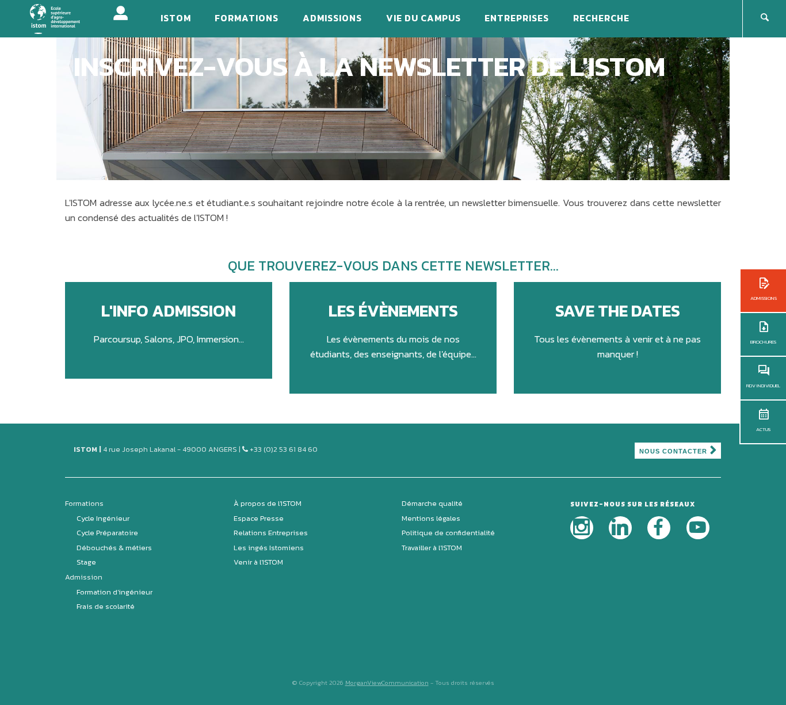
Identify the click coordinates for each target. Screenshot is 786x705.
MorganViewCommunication (387, 682)
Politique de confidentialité (448, 532)
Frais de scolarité (106, 606)
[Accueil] (62, 18)
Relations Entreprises (271, 532)
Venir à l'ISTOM (258, 562)
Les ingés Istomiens (269, 547)
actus (763, 429)
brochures (763, 342)
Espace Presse (259, 518)
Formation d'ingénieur (114, 591)
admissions (763, 298)
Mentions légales (431, 518)
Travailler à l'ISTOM (432, 547)
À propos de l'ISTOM (268, 503)
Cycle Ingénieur (103, 518)
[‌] (581, 527)
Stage (86, 562)
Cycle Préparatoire (107, 532)
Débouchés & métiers (114, 547)
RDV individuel (763, 386)
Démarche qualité (432, 503)
